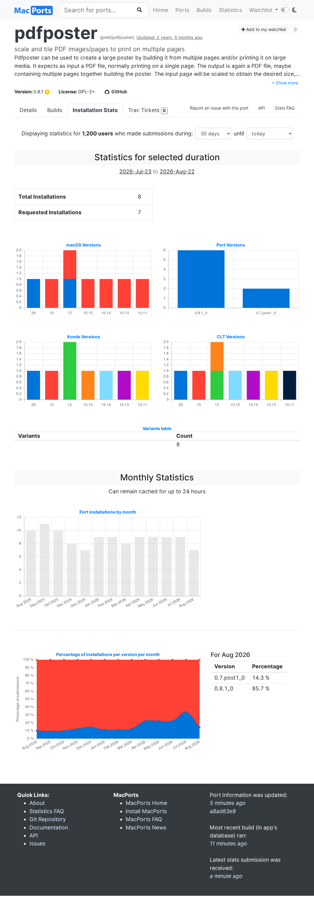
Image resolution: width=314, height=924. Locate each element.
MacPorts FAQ (144, 819)
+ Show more (285, 82)
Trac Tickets (147, 110)
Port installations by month (107, 511)
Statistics (230, 10)
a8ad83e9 (223, 811)
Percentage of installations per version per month (108, 654)
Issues (37, 843)
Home (160, 10)
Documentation (48, 827)
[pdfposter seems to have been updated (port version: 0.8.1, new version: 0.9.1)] (47, 92)
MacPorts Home (146, 803)
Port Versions (230, 244)
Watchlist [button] (261, 10)
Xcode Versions (83, 336)
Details (28, 110)
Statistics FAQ (46, 811)
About (37, 803)
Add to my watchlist (265, 29)
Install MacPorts (146, 811)
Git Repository (47, 819)
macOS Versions (83, 244)
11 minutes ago (228, 843)
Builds (204, 10)
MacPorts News (146, 827)
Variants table (157, 428)
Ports (182, 10)
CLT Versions (231, 336)
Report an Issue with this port (219, 108)
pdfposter (56, 32)
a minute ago (226, 876)
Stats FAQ (285, 108)
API (261, 108)
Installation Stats (95, 110)
